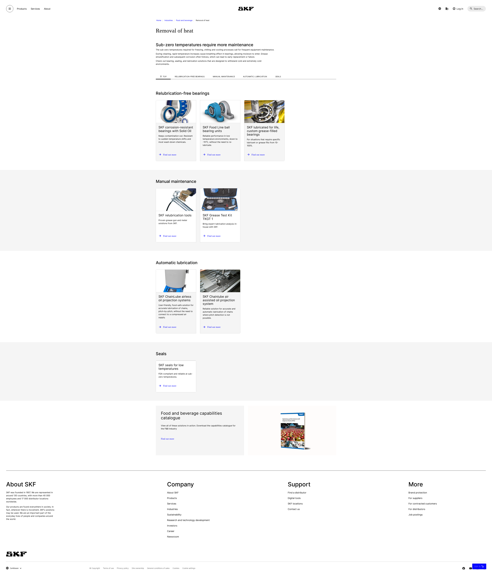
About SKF (173, 492)
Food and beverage (184, 20)
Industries (169, 20)
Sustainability (174, 514)
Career (170, 531)
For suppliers (415, 498)
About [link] (47, 8)
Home (158, 20)
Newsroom (173, 536)
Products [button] (22, 8)
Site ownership (138, 568)
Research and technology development (188, 520)
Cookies (176, 568)
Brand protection (417, 492)
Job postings (415, 514)
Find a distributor (297, 492)
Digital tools (294, 498)
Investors (172, 525)
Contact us (294, 509)
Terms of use (108, 568)
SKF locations (295, 503)
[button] (439, 8)
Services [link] (35, 8)
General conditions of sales (158, 568)
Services (171, 503)
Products (172, 498)
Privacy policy (123, 568)
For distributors (416, 509)
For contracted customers (422, 503)
